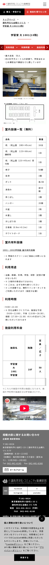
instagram (18, 493)
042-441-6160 (36, 463)
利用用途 (10, 47)
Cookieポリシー (14, 544)
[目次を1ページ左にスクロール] (2, 47)
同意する (24, 557)
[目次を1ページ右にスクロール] (47, 47)
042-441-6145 (14, 463)
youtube (37, 493)
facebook (18, 489)
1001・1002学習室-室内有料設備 (19, 250)
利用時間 (25, 47)
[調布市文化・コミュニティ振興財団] (16, 5)
